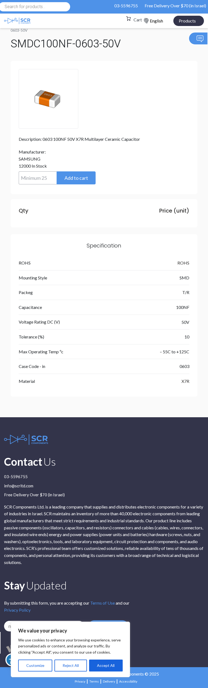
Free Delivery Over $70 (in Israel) (175, 5)
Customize (35, 665)
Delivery (109, 681)
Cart (138, 19)
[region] (70, 649)
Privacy (80, 681)
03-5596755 (126, 5)
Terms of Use (102, 602)
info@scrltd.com (18, 486)
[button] (76, 177)
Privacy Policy (17, 609)
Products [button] (187, 20)
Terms (94, 681)
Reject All (71, 665)
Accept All (106, 665)
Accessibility (128, 681)
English (156, 20)
